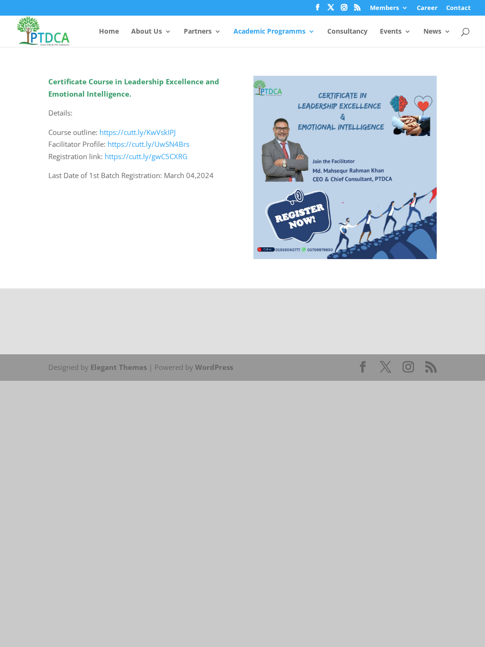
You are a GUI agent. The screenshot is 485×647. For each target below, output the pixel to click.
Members (384, 8)
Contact (458, 8)
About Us (146, 32)
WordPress (214, 367)
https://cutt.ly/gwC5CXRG (146, 156)
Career (427, 8)
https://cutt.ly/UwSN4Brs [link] (148, 144)
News (432, 32)
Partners (198, 32)
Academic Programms (269, 32)
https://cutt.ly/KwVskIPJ (137, 132)
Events (391, 32)
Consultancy (347, 32)
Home (109, 32)
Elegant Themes (118, 367)
